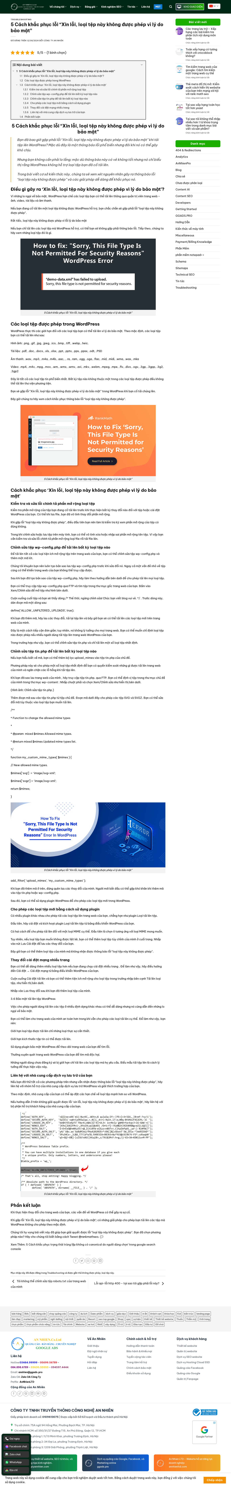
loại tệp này (108, 1272)
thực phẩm (17, 1324)
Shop (120, 1319)
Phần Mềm (182, 248)
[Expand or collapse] (142, 65)
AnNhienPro (183, 163)
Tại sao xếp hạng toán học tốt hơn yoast (203, 106)
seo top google (106, 1319)
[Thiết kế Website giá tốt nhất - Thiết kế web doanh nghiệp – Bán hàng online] (27, 7)
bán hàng (16, 1313)
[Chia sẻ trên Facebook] (76, 1261)
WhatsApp (15, 1462)
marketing (29, 1319)
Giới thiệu (134, 1313)
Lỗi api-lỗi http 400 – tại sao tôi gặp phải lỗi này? (127, 1283)
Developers (183, 202)
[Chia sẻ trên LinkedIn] (100, 1261)
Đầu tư (148, 1324)
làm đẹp (16, 1319)
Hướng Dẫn (183, 222)
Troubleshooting (21, 19)
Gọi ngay (14, 1438)
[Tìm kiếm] (170, 6)
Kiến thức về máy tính (190, 228)
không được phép (91, 1272)
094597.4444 (59, 1367)
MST (158, 6)
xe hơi (91, 1324)
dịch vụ (110, 1313)
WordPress (88, 324)
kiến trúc (188, 1313)
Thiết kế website (164, 1319)
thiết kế (148, 1319)
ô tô (128, 1324)
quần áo (81, 1319)
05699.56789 (48, 1362)
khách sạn (155, 1313)
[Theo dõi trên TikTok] (20, 1393)
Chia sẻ (180, 176)
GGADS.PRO (184, 215)
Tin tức (180, 281)
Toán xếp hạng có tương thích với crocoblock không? (201, 52)
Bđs (27, 1313)
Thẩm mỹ (191, 1319)
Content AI (183, 189)
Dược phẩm (97, 1313)
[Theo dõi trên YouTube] (38, 1393)
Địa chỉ (13, 1470)
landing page (203, 1313)
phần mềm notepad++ (190, 255)
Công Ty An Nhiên (53, 40)
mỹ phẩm (42, 1319)
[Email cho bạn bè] (88, 1261)
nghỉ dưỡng (56, 1319)
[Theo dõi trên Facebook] (14, 1393)
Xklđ (99, 1324)
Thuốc (179, 1319)
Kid (179, 1313)
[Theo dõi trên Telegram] (44, 1393)
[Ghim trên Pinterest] (94, 1261)
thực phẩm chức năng (38, 1324)
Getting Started (186, 209)
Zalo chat (15, 1454)
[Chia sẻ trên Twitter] (82, 1261)
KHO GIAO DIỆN (193, 6)
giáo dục (121, 1313)
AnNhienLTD (27, 1381)
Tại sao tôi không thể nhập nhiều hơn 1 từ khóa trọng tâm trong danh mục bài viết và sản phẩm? (203, 123)
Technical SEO (185, 274)
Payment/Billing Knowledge (194, 242)
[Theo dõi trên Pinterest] (26, 1393)
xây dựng (110, 1324)
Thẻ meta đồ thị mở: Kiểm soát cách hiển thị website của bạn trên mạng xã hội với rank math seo (203, 89)
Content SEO (184, 196)
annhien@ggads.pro (30, 1372)
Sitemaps (182, 268)
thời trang (204, 1319)
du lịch (83, 1313)
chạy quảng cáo (57, 1313)
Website (80, 1324)
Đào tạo (137, 1324)
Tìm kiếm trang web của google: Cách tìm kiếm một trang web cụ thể (201, 70)
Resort (91, 1319)
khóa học (169, 1313)
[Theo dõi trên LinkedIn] (32, 1393)
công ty (73, 1313)
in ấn (144, 1313)
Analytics (182, 156)
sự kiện (137, 1319)
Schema (181, 261)
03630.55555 (40, 1367)
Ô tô (120, 1324)
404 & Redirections (188, 150)
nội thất (69, 1319)
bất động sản (39, 1313)
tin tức (56, 1324)
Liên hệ (145, 6)
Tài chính (68, 1324)
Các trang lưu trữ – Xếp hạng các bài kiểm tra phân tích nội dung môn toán (201, 33)
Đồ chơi (159, 1324)
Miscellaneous (185, 235)
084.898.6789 (19, 1367)
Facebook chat (18, 1446)
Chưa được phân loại (189, 183)
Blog (178, 170)
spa (128, 1319)
